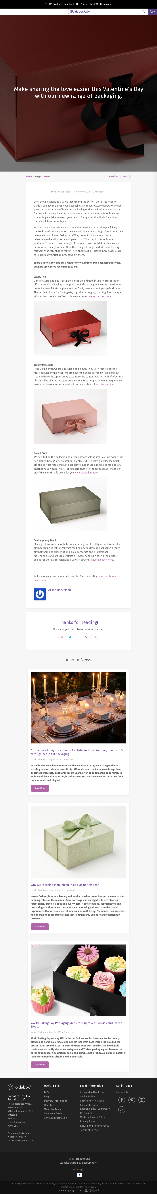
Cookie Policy (87, 1096)
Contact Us (122, 1092)
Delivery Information (55, 1100)
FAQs (46, 1092)
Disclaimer (86, 1113)
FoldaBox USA (82, 1158)
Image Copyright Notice (70, 1190)
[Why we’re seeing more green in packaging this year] (78, 842)
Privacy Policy (88, 1121)
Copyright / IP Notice (92, 1100)
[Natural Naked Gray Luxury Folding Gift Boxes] (70, 530)
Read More (40, 788)
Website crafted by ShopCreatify (78, 1162)
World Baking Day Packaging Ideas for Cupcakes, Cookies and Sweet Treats (76, 1024)
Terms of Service (89, 1130)
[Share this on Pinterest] (86, 637)
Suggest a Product (54, 1113)
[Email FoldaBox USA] (121, 1110)
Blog (46, 1096)
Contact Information (55, 1117)
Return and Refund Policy (94, 1125)
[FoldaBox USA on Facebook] (121, 1100)
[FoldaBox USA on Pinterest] (131, 1100)
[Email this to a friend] (94, 637)
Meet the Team (52, 1109)
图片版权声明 (92, 1190)
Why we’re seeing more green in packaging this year (65, 885)
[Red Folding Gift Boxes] (70, 354)
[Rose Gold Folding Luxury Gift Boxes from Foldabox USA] (70, 443)
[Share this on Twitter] (70, 637)
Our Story (49, 1105)
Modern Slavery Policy (92, 1117)
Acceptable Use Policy (92, 1092)
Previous (113, 176)
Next (125, 176)
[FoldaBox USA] (78, 12)
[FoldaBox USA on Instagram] (141, 1100)
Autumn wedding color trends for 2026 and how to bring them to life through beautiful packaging (77, 752)
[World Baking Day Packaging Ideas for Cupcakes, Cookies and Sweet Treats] (78, 980)
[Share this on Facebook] (78, 637)
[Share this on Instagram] (61, 637)
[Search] (144, 11)
